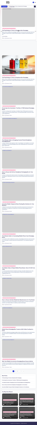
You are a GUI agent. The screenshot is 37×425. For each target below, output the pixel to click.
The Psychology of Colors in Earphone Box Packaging (18, 6)
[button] (5, 36)
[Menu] (35, 2)
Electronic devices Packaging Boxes (9, 28)
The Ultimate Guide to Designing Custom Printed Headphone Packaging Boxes (16, 382)
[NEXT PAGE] (23, 371)
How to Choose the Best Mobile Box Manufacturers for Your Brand (18, 299)
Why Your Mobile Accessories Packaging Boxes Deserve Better (17, 361)
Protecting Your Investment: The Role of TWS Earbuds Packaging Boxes (15, 380)
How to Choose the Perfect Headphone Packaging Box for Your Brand (14, 384)
